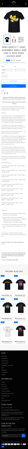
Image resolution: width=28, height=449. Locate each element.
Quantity (3, 72)
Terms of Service (5, 391)
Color (2, 66)
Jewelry (3, 374)
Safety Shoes (4, 360)
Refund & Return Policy (7, 393)
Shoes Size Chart (5, 400)
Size (15, 66)
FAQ (2, 398)
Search (3, 382)
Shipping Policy (5, 395)
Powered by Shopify (15, 441)
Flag (2, 367)
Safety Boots (4, 363)
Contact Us (4, 386)
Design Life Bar (8, 441)
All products (4, 358)
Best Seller (4, 356)
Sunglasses (4, 372)
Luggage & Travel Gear (7, 365)
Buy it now (13, 86)
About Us (3, 384)
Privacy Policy (4, 388)
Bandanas (4, 370)
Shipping (11, 62)
